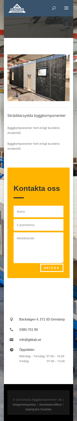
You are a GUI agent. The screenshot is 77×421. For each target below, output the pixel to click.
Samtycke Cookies (38, 409)
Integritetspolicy (24, 404)
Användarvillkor (50, 404)
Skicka (52, 267)
